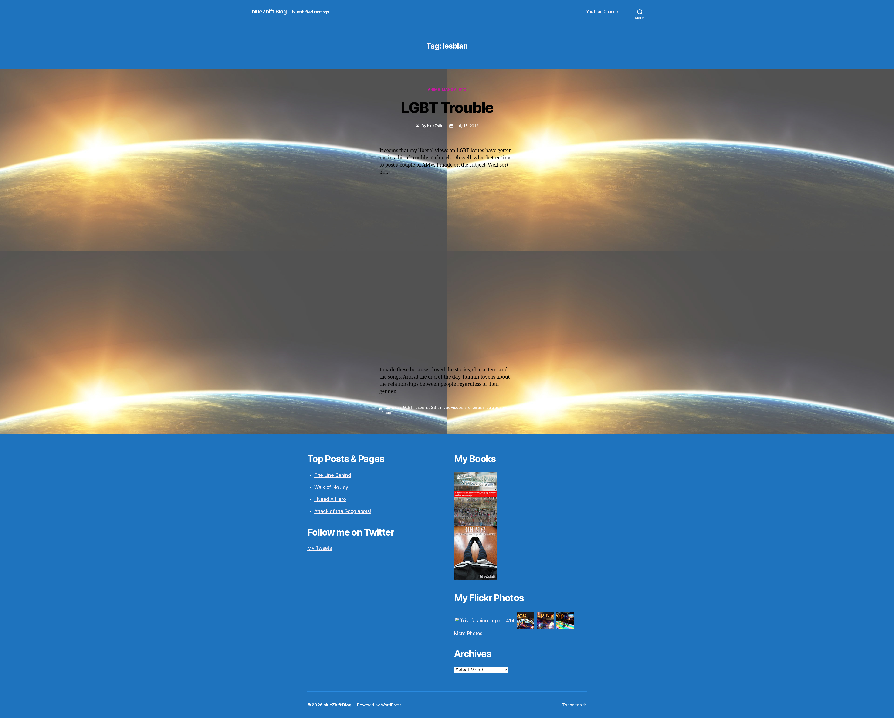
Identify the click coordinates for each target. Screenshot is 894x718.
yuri (389, 413)
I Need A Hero (330, 499)
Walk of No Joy (331, 487)
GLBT (408, 407)
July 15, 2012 (467, 126)
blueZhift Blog (269, 11)
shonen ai (472, 407)
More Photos (468, 633)
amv (389, 407)
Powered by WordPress (379, 704)
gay (398, 407)
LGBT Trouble (447, 107)
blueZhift (435, 126)
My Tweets (319, 548)
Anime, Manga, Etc (447, 89)
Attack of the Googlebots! (342, 511)
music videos (451, 407)
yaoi (503, 407)
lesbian (421, 407)
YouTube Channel (602, 11)
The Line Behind (332, 475)
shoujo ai (490, 407)
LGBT (433, 407)
